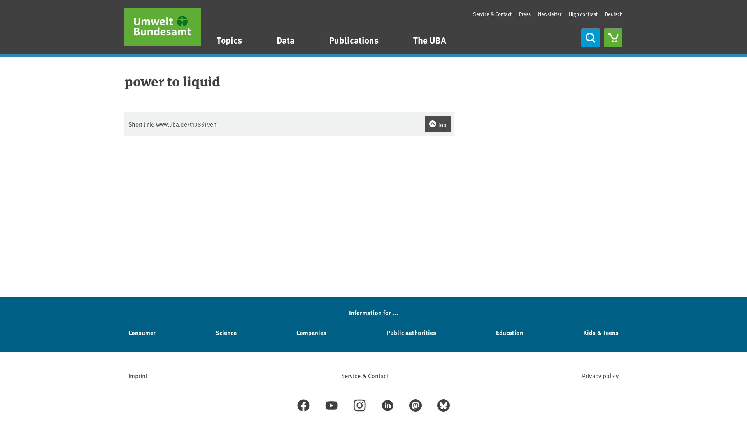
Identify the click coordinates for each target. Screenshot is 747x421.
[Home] (162, 27)
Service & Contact (492, 14)
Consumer (142, 332)
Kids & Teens (601, 332)
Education (509, 332)
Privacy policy (600, 375)
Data (286, 39)
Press (525, 14)
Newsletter (549, 14)
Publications (354, 39)
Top (442, 124)
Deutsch (613, 14)
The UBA (429, 39)
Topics (229, 39)
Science (226, 332)
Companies (311, 332)
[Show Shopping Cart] (613, 37)
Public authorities (411, 332)
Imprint (137, 375)
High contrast (583, 14)
